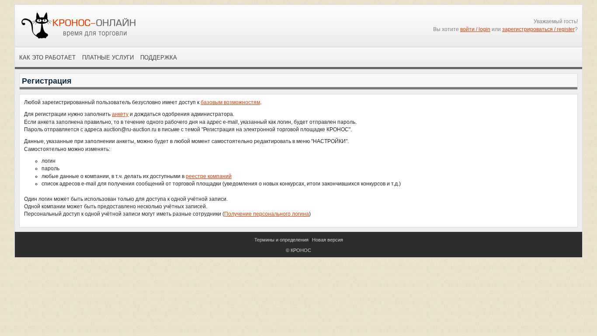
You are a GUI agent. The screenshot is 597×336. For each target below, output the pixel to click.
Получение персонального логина (266, 214)
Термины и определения (281, 239)
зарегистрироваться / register (538, 29)
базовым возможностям (230, 102)
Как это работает (47, 57)
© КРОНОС (298, 250)
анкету (120, 114)
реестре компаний (209, 176)
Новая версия (327, 239)
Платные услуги (108, 57)
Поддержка (158, 57)
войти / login (475, 29)
